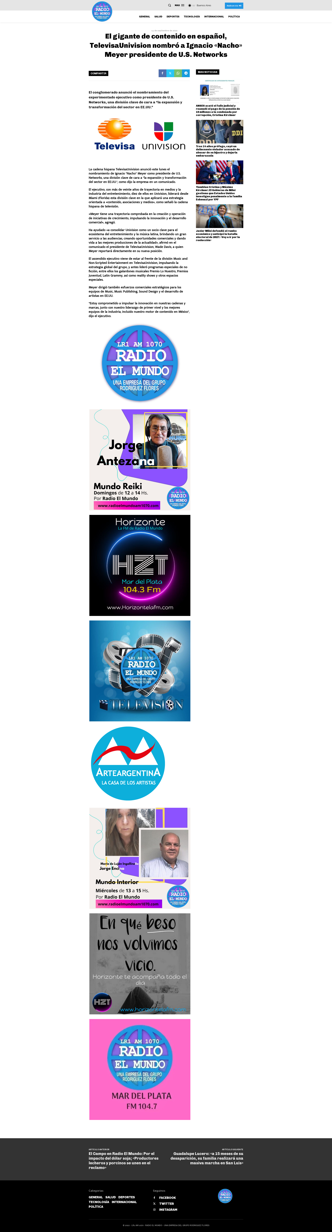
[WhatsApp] (178, 73)
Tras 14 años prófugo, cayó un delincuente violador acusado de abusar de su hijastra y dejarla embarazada (218, 151)
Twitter (166, 1204)
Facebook (167, 1198)
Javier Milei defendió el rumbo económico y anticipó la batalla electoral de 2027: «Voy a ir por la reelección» (218, 235)
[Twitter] (170, 73)
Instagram (168, 1210)
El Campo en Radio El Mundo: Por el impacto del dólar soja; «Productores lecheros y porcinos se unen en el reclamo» (123, 1160)
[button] (169, 5)
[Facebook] (162, 73)
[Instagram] (154, 1209)
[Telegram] (186, 73)
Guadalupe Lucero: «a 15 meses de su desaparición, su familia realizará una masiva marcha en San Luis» (207, 1158)
